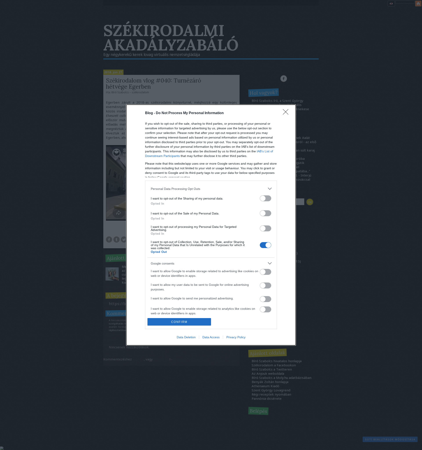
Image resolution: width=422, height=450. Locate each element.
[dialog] (211, 225)
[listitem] (211, 188)
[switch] (265, 198)
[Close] (287, 113)
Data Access (211, 337)
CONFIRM (179, 322)
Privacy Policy (236, 337)
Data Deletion (186, 337)
